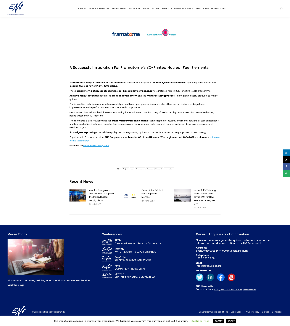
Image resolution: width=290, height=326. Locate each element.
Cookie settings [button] (200, 321)
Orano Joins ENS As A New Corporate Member (152, 194)
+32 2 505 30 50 (205, 258)
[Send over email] (286, 173)
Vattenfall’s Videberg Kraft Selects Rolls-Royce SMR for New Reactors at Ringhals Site (205, 197)
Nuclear (150, 169)
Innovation (169, 169)
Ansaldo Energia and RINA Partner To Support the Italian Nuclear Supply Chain (101, 195)
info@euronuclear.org (209, 265)
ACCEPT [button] (218, 321)
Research (158, 169)
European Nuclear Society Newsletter (235, 289)
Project (125, 169)
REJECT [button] (231, 321)
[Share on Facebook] (286, 166)
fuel (132, 169)
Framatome (140, 169)
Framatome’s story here (96, 145)
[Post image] (77, 195)
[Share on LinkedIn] (286, 152)
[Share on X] (286, 159)
